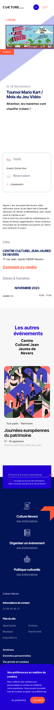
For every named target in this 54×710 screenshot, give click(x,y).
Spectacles (9, 625)
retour (12, 19)
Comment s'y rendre (20, 267)
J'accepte (37, 700)
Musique (8, 631)
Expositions (10, 637)
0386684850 (17, 184)
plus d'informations (27, 521)
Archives (8, 649)
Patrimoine (34, 631)
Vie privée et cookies (16, 661)
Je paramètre (18, 700)
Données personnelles (17, 655)
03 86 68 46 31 (11, 608)
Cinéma (32, 625)
